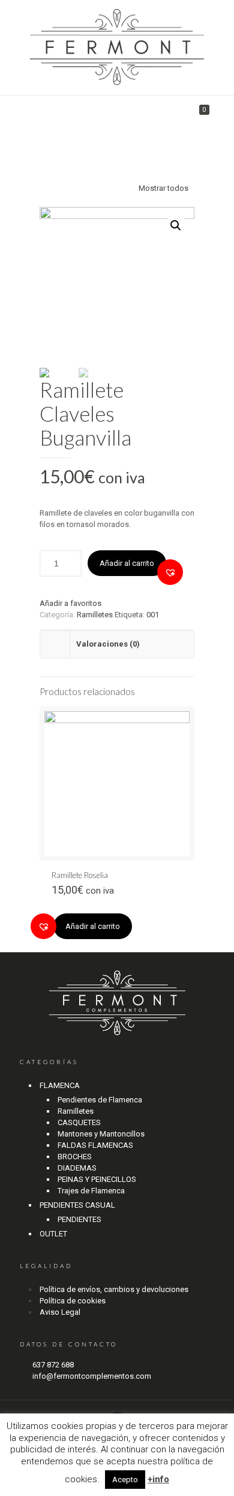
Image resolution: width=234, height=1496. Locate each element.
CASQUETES (79, 1122)
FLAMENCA (60, 1085)
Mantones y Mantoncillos (101, 1133)
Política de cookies (73, 1300)
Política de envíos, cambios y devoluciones (114, 1289)
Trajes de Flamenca (91, 1190)
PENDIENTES (79, 1219)
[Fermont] (117, 47)
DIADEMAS (77, 1167)
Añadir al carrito (127, 563)
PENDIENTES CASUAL (77, 1205)
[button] (170, 572)
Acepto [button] (125, 1479)
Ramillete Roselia (80, 875)
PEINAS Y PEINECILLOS (97, 1179)
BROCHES (75, 1156)
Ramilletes (95, 614)
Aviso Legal (60, 1312)
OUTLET (53, 1233)
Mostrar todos (163, 188)
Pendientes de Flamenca (100, 1099)
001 (152, 614)
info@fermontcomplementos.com (91, 1376)
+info (158, 1479)
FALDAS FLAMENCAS (95, 1145)
